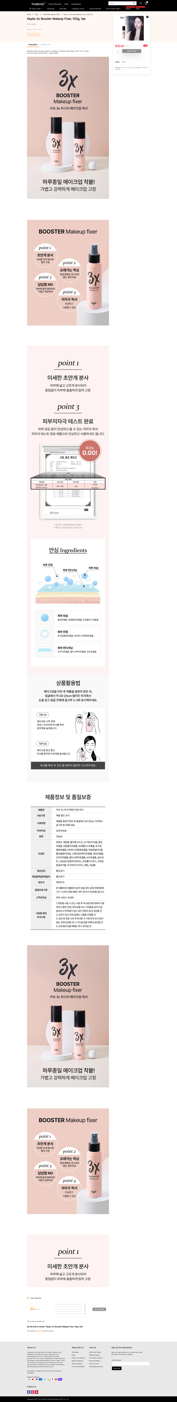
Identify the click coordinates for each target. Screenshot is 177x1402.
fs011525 (117, 69)
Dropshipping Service (96, 1366)
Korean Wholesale (55, 4)
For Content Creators (96, 1358)
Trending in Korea (77, 9)
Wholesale (50, 9)
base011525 (143, 67)
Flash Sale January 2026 (51, 14)
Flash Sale (63, 9)
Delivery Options (77, 1363)
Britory (129, 8)
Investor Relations (94, 1361)
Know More (31, 1371)
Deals (66, 4)
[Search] (134, 3)
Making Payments (77, 1361)
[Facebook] (28, 1392)
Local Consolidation (78, 1366)
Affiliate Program (94, 1355)
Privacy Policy (48, 1371)
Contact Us (39, 1371)
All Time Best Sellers (113, 9)
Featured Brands (95, 9)
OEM (139, 8)
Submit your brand (95, 1352)
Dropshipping (76, 4)
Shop (37, 14)
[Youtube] (36, 1392)
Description (33, 44)
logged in (39, 1331)
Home (29, 14)
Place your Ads (94, 1363)
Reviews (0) (45, 44)
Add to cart (131, 51)
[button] (147, 17)
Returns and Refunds (78, 1358)
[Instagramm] (32, 1392)
